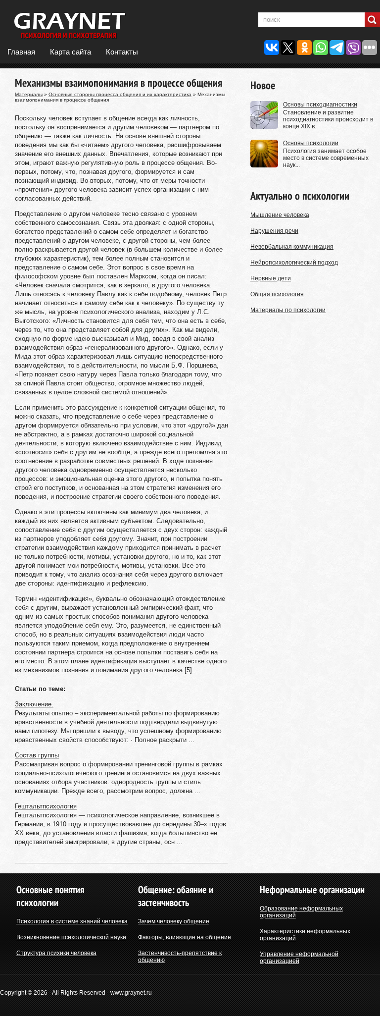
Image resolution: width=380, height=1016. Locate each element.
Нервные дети (270, 278)
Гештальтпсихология (46, 806)
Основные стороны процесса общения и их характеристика (119, 94)
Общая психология (277, 294)
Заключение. (34, 704)
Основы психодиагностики (320, 104)
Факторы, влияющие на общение (184, 937)
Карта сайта (70, 52)
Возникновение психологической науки (71, 937)
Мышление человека (279, 215)
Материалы (29, 94)
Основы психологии (310, 143)
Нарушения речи (274, 230)
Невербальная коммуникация (291, 246)
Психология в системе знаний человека (72, 921)
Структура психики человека (56, 953)
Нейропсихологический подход (294, 262)
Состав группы (37, 755)
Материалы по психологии (288, 310)
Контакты (122, 52)
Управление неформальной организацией (299, 957)
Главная (21, 52)
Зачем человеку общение (173, 921)
